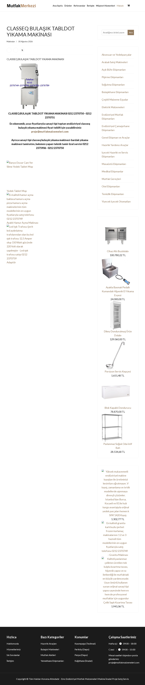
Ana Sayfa (58, 5)
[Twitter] (22, 50)
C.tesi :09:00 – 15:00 (122, 649)
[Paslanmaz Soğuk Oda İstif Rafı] (118, 428)
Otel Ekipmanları (111, 186)
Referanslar (79, 5)
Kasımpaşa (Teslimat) (85, 643)
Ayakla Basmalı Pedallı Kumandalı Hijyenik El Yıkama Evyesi (118, 291)
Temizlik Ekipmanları (113, 194)
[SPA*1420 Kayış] (118, 491)
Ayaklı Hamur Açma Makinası (22, 222)
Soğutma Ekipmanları (113, 84)
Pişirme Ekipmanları (112, 77)
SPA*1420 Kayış (117, 515)
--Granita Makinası (118, 554)
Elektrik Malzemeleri (113, 107)
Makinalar (11, 41)
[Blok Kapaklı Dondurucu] (118, 392)
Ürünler (68, 5)
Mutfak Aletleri (48, 655)
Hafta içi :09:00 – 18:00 (122, 643)
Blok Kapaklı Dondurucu (118, 407)
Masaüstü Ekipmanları (114, 163)
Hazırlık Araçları (49, 643)
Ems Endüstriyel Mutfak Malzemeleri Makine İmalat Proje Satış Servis (95, 679)
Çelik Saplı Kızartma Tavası (117, 602)
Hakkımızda (13, 643)
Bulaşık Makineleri (50, 649)
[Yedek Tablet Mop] (50, 175)
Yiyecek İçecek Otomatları (116, 201)
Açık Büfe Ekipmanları (114, 69)
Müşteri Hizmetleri (105, 5)
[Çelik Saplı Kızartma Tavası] (118, 578)
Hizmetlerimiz (14, 649)
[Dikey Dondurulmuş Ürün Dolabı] (118, 315)
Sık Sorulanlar (13, 655)
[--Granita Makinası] (118, 537)
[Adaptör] (50, 242)
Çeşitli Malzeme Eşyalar (115, 99)
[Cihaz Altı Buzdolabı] (118, 235)
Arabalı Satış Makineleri (115, 62)
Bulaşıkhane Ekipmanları (115, 92)
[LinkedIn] (15, 50)
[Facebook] (9, 50)
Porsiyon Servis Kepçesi (118, 371)
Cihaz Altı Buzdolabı (118, 251)
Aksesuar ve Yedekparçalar (117, 54)
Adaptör (11, 262)
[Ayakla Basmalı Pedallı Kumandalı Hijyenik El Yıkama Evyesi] (118, 271)
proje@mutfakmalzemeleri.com (50, 131)
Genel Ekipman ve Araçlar (116, 137)
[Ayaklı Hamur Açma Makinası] (50, 207)
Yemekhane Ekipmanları (52, 660)
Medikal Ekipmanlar (112, 171)
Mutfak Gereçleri (111, 178)
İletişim (90, 5)
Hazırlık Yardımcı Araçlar (115, 145)
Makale (120, 5)
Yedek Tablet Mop (17, 190)
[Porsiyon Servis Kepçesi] (118, 355)
